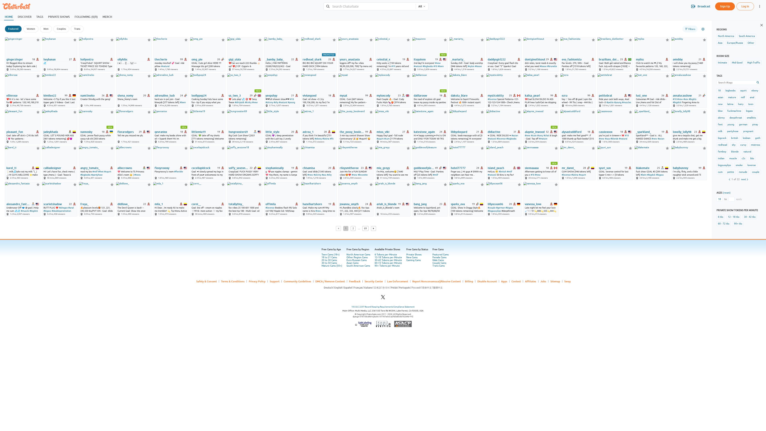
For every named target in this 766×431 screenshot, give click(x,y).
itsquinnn (420, 59)
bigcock (722, 138)
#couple (492, 208)
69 (365, 228)
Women (31, 28)
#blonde (614, 138)
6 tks (720, 217)
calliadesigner (52, 168)
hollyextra (86, 59)
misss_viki (383, 131)
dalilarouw (420, 95)
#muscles (626, 102)
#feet (101, 171)
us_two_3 (235, 95)
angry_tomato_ (90, 168)
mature (732, 97)
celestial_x (383, 59)
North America (726, 36)
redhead (722, 144)
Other (751, 43)
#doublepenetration (61, 211)
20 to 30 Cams (329, 260)
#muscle (25, 211)
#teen (441, 66)
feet (720, 124)
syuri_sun (605, 168)
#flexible (178, 171)
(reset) (726, 192)
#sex (685, 99)
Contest (516, 281)
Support (274, 281)
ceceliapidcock (201, 168)
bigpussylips (724, 165)
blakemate (643, 168)
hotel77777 (458, 168)
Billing (469, 281)
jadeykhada (50, 131)
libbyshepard (459, 131)
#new (438, 63)
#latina (325, 138)
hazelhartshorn (312, 204)
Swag (567, 281)
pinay (755, 124)
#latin (644, 175)
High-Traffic (753, 62)
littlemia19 (199, 131)
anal (752, 97)
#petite (610, 102)
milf (743, 97)
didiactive (494, 131)
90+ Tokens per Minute (387, 265)
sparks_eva (458, 204)
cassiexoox (605, 131)
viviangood (309, 95)
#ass (324, 175)
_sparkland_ (643, 131)
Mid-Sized (737, 62)
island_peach (496, 168)
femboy (722, 151)
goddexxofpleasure (424, 168)
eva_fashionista (571, 59)
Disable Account (487, 281)
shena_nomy (125, 95)
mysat (343, 95)
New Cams (412, 257)
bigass (749, 111)
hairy (740, 104)
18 (719, 90)
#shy (276, 102)
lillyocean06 (495, 204)
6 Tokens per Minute (386, 254)
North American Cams (358, 254)
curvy (743, 144)
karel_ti (11, 168)
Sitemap (555, 281)
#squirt (380, 138)
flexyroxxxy (162, 168)
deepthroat (735, 117)
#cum (387, 138)
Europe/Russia (735, 43)
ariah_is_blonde (387, 204)
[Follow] (38, 40)
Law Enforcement (397, 281)
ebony (754, 90)
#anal (71, 208)
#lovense (492, 99)
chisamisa (309, 168)
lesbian (746, 138)
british (734, 138)
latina (730, 104)
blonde (735, 151)
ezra (564, 95)
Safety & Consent (206, 281)
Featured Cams (440, 254)
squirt (743, 90)
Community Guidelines (297, 281)
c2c (743, 158)
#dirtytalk (239, 102)
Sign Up (725, 6)
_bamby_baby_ (275, 59)
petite (730, 172)
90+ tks (738, 223)
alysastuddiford (571, 131)
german (743, 124)
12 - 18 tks (733, 217)
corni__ (196, 204)
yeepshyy (271, 95)
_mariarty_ (458, 59)
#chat (546, 135)
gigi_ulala (235, 59)
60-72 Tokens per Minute (388, 263)
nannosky (86, 131)
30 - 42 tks (749, 217)
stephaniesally (275, 168)
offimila (271, 204)
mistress (755, 144)
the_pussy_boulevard (352, 131)
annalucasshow (682, 95)
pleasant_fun (14, 131)
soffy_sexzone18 (239, 168)
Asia (720, 43)
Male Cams (438, 260)
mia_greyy (383, 168)
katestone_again (424, 131)
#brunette (552, 66)
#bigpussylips (494, 211)
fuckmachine (734, 111)
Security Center (374, 281)
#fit (332, 138)
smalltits (751, 117)
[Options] (703, 29)
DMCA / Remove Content (330, 281)
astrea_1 (308, 131)
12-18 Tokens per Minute (388, 257)
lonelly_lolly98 (682, 131)
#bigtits (692, 99)
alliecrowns (124, 168)
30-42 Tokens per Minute (388, 260)
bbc (752, 158)
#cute (534, 135)
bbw (720, 111)
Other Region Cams (357, 257)
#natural (165, 66)
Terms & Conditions (233, 281)
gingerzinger (14, 59)
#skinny (269, 102)
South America (747, 36)
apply (739, 199)
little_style (272, 131)
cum (720, 172)
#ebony (318, 138)
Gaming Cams (413, 260)
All (420, 6)
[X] (383, 298)
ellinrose (12, 95)
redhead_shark (312, 59)
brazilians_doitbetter (609, 59)
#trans (137, 175)
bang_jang (420, 204)
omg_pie (197, 59)
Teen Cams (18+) (331, 254)
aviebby (678, 59)
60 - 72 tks (723, 223)
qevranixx (161, 131)
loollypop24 (199, 95)
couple (755, 172)
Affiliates (530, 281)
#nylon (471, 66)
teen (750, 104)
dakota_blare (459, 95)
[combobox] (370, 6)
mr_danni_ (568, 168)
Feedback (354, 281)
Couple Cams (439, 263)
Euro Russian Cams (356, 260)
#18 (435, 66)
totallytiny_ (236, 204)
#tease (478, 66)
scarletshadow (52, 204)
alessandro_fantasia (18, 204)
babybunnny (680, 168)
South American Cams (358, 265)
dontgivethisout (535, 59)
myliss (640, 59)
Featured (13, 28)
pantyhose (732, 131)
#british (502, 171)
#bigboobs (428, 66)
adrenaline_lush (165, 95)
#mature (543, 138)
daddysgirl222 (497, 59)
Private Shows (413, 254)
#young (291, 102)
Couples (61, 28)
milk (720, 131)
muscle (733, 158)
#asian (514, 135)
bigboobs (730, 90)
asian (720, 97)
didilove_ (123, 204)
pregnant (748, 131)
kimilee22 (49, 95)
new (720, 104)
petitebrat (605, 95)
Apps (504, 281)
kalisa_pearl (532, 95)
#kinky (248, 102)
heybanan (49, 59)
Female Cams (439, 257)
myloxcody (383, 95)
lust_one (641, 95)
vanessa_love (533, 204)
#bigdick (677, 102)
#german (500, 208)
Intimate (722, 62)
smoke (739, 165)
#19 (393, 66)
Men (45, 28)
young (731, 124)
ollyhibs (122, 59)
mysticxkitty (496, 95)
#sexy (540, 135)
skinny (721, 117)
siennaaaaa (532, 168)
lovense (751, 165)
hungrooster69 (238, 131)
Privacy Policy (257, 281)
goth (757, 138)
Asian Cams (352, 263)
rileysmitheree (349, 168)
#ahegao (63, 208)
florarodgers (125, 131)
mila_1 (159, 204)
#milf (95, 171)
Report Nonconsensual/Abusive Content (436, 281)
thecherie (161, 59)
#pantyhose (97, 175)
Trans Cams (438, 265)
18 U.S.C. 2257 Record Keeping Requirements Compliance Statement (383, 307)
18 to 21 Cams (329, 257)
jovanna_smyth (349, 204)
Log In (745, 6)
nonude (743, 172)
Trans (77, 28)
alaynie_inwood (535, 131)
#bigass (660, 175)
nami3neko (87, 95)
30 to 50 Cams (329, 263)
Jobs (543, 281)
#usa (607, 138)
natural (747, 151)
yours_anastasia (350, 59)
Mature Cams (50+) (332, 265)
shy (733, 144)
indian (721, 158)
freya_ (84, 204)
